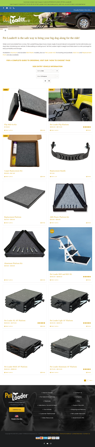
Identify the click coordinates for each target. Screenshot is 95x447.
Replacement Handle (58, 171)
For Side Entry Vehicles (47, 397)
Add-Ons (76, 52)
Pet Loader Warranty (78, 413)
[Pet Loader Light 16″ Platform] (70, 300)
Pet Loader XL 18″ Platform (14, 320)
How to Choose (48, 392)
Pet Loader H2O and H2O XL (61, 274)
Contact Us (78, 392)
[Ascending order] (57, 71)
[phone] (13, 8)
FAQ (78, 401)
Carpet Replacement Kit (13, 171)
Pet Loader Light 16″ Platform (61, 320)
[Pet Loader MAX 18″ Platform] (24, 347)
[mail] (10, 8)
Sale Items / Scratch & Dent (48, 405)
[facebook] (3, 8)
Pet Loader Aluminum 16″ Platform (63, 367)
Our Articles (47, 409)
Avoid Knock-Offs (78, 418)
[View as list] (49, 81)
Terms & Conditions (65, 433)
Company (78, 397)
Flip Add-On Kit (10, 124)
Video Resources (47, 418)
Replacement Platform (12, 217)
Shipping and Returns (78, 409)
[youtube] (7, 8)
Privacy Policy (55, 433)
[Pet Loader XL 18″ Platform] (24, 300)
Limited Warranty (77, 433)
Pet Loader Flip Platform (59, 124)
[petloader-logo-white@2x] (14, 15)
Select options (9, 130)
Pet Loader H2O (50, 52)
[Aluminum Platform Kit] (24, 243)
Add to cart (54, 176)
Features (48, 401)
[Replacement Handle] (70, 151)
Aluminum (14, 52)
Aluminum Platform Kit (13, 263)
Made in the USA (16, 419)
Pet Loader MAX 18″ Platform (15, 367)
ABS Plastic (30, 52)
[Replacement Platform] (24, 197)
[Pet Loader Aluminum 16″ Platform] (70, 347)
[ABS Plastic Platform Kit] (70, 197)
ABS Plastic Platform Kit (59, 217)
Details (43, 130)
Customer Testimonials (47, 413)
